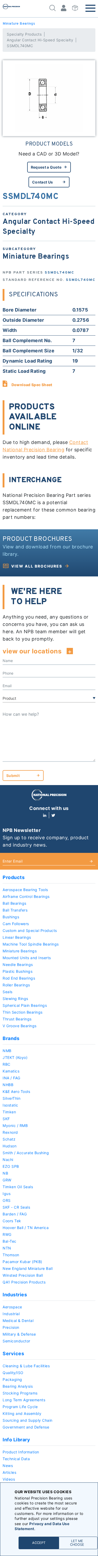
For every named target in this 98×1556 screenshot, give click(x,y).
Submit (13, 775)
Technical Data (16, 1459)
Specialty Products (24, 34)
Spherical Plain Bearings (25, 1005)
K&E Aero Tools (16, 1091)
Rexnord (10, 1132)
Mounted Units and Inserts (27, 957)
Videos (9, 1479)
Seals (8, 992)
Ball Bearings (14, 903)
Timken (9, 1112)
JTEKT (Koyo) (15, 1057)
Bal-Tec (9, 1241)
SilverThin (11, 1098)
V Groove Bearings (20, 1026)
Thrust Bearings (17, 1019)
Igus (6, 1193)
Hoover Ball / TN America (26, 1227)
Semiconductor (16, 1341)
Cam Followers (16, 923)
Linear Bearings (17, 937)
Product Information (21, 1452)
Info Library (16, 1439)
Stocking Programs (20, 1393)
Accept (38, 1543)
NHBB (8, 1084)
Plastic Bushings (17, 971)
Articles (9, 1472)
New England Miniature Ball (28, 1268)
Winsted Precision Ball (23, 1275)
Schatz (9, 1139)
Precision (11, 1327)
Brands (11, 1038)
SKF (6, 1118)
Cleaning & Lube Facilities (26, 1366)
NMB (7, 1050)
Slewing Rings (15, 998)
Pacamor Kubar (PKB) (22, 1261)
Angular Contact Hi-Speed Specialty (40, 40)
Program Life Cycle (20, 1406)
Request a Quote (46, 167)
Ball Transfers (15, 910)
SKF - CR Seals (16, 1207)
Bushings (11, 917)
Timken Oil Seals (18, 1187)
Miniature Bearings (19, 23)
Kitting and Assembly (22, 1413)
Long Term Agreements (24, 1400)
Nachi (8, 1159)
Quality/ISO (13, 1372)
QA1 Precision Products (24, 1282)
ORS (7, 1200)
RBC (6, 1064)
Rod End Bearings (19, 978)
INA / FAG (11, 1078)
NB (5, 1173)
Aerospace (12, 1307)
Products (14, 877)
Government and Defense (26, 1427)
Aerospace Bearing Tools (25, 889)
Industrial (11, 1314)
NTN (7, 1248)
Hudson (9, 1146)
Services (13, 1353)
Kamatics (11, 1071)
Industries (15, 1294)
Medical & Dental (18, 1320)
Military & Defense (19, 1334)
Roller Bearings (16, 985)
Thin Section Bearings (23, 1012)
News (8, 1465)
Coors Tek (12, 1221)
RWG (7, 1234)
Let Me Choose (77, 1543)
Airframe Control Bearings (26, 896)
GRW (7, 1180)
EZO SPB (11, 1166)
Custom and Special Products (30, 930)
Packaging (12, 1379)
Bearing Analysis (18, 1386)
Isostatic (10, 1105)
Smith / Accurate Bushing (26, 1153)
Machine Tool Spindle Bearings (31, 944)
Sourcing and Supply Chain (28, 1420)
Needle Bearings (18, 964)
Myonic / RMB (15, 1125)
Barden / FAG (15, 1214)
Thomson (11, 1255)
